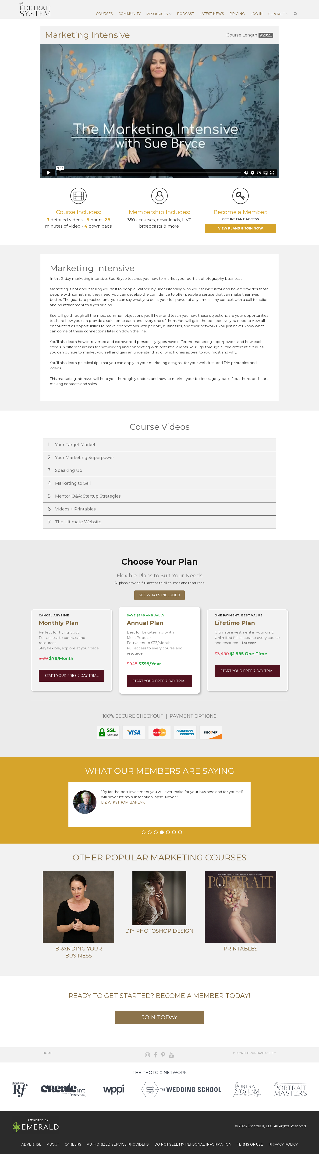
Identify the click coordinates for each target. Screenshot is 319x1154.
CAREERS (73, 1144)
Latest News (211, 14)
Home (47, 1053)
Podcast (185, 14)
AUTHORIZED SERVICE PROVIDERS (118, 1144)
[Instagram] (147, 1055)
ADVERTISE (31, 1144)
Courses (104, 14)
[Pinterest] (163, 1055)
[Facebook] (155, 1055)
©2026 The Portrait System (254, 1053)
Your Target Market (72, 444)
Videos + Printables (72, 509)
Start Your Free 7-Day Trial (72, 675)
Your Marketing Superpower (81, 457)
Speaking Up (65, 470)
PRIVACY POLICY (283, 1144)
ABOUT (53, 1144)
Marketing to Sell (70, 483)
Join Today (159, 1017)
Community (129, 14)
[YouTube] (171, 1055)
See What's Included (159, 595)
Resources (157, 14)
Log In (256, 14)
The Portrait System (35, 9)
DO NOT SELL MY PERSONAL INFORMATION (192, 1144)
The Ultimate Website (75, 522)
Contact (276, 14)
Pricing (237, 14)
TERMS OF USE (250, 1144)
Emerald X (256, 1126)
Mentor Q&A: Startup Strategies (85, 496)
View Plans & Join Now (240, 228)
